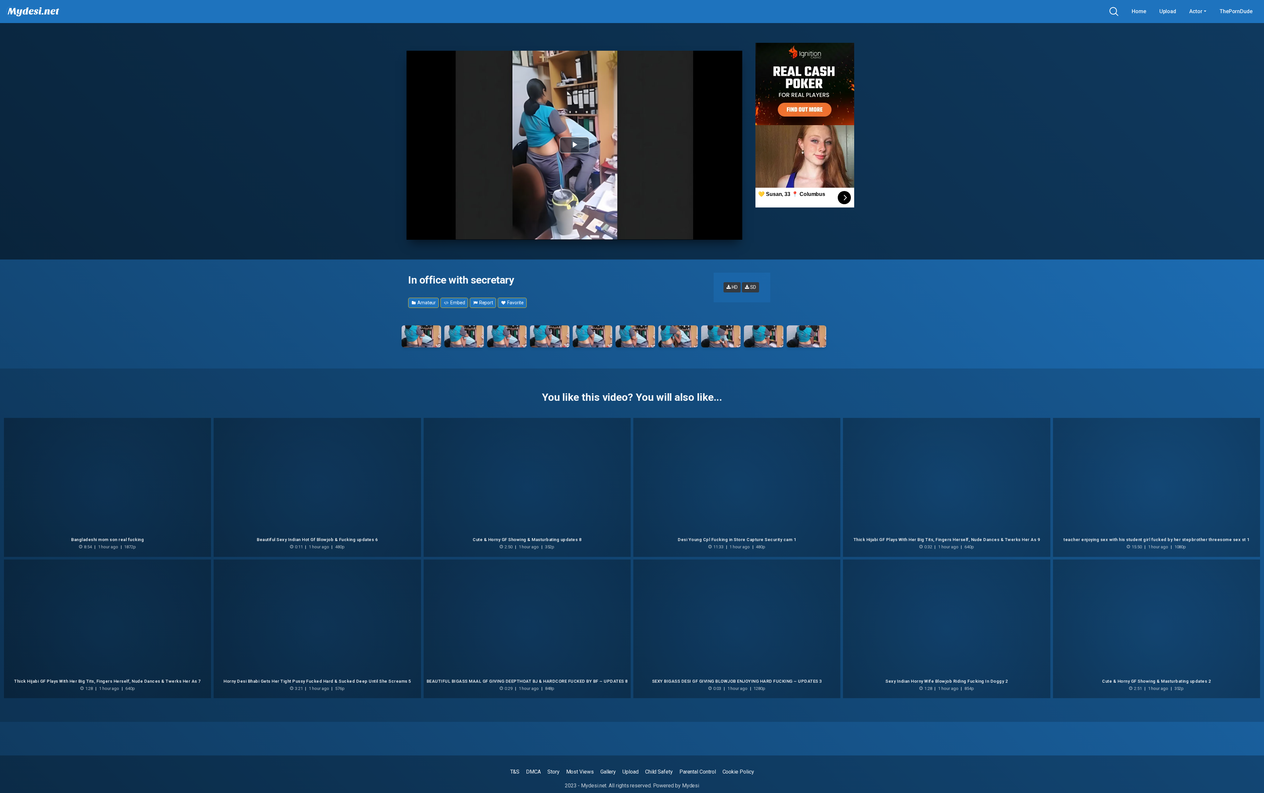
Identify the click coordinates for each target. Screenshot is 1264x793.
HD (734, 287)
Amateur (426, 302)
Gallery (608, 772)
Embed (457, 302)
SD (752, 287)
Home (1139, 11)
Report (485, 302)
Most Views (580, 772)
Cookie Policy (738, 772)
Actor (1195, 11)
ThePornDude (1236, 11)
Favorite (515, 302)
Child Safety (659, 772)
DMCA (533, 772)
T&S (515, 772)
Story (553, 772)
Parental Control (697, 772)
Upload (1167, 11)
